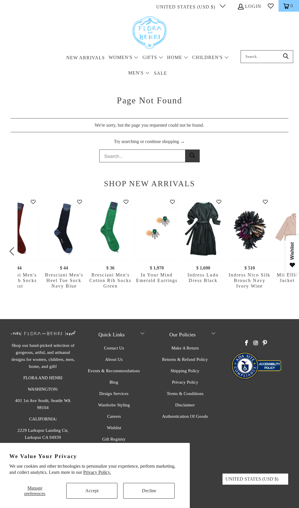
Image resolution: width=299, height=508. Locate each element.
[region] (151, 251)
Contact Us (114, 348)
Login (253, 6)
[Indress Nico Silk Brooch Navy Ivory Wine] (249, 228)
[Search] (286, 56)
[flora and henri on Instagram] (255, 343)
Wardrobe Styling (114, 405)
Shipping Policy (185, 370)
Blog (113, 382)
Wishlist (114, 427)
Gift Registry (114, 439)
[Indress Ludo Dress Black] (203, 228)
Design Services (113, 393)
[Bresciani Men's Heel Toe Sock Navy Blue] (64, 228)
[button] (124, 58)
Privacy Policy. (97, 472)
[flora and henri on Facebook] (246, 343)
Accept (91, 490)
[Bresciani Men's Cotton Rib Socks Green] (110, 228)
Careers (114, 416)
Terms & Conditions (185, 393)
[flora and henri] (149, 33)
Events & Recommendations (114, 370)
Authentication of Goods (185, 416)
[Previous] (13, 251)
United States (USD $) (186, 6)
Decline (149, 490)
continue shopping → (165, 141)
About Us (114, 359)
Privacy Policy (185, 382)
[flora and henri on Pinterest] (264, 343)
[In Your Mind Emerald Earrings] (156, 228)
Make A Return (185, 348)
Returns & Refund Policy (185, 359)
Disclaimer (185, 405)
